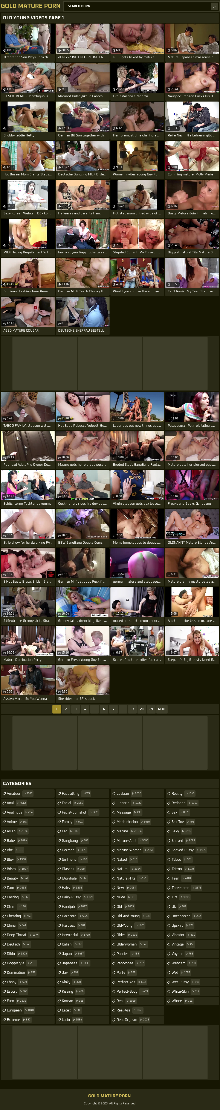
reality (183, 793)
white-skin (185, 991)
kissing (73, 991)
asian (17, 831)
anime (17, 822)
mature (129, 831)
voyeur (182, 954)
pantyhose (130, 963)
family (72, 822)
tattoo (183, 869)
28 (142, 709)
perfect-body (132, 991)
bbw (16, 859)
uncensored (186, 916)
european (20, 1010)
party (126, 972)
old (125, 906)
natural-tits (132, 878)
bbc (15, 850)
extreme (19, 1020)
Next (162, 709)
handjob (74, 906)
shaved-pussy (189, 850)
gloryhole (74, 878)
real (126, 1001)
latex (71, 1010)
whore (182, 1001)
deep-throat (22, 935)
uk (179, 906)
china (16, 925)
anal (16, 803)
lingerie (129, 803)
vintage (183, 944)
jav (70, 972)
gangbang (75, 840)
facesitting (76, 793)
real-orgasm (133, 1020)
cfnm (16, 906)
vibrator (183, 935)
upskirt (182, 925)
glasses (73, 869)
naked (127, 859)
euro (16, 1001)
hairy (72, 888)
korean (73, 1001)
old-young (130, 925)
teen (181, 878)
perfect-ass (131, 982)
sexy (181, 831)
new (126, 888)
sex (180, 812)
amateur (19, 793)
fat (70, 831)
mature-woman (135, 850)
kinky (71, 982)
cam (16, 888)
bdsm (17, 869)
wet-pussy (185, 982)
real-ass (129, 1010)
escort (17, 991)
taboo (182, 859)
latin (72, 1020)
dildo (17, 954)
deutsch (18, 944)
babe (17, 840)
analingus (20, 812)
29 (151, 709)
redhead (184, 803)
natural (129, 869)
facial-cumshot (80, 812)
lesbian (129, 793)
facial (72, 803)
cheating (19, 916)
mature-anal (132, 840)
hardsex (73, 925)
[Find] (214, 6)
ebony (17, 982)
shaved (183, 840)
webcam (184, 963)
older (127, 935)
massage (129, 812)
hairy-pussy (77, 897)
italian (72, 944)
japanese (75, 963)
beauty (17, 878)
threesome (186, 888)
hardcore (75, 916)
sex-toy (183, 822)
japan (73, 954)
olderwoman (132, 944)
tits (180, 897)
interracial (76, 935)
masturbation (133, 822)
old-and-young (133, 916)
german (74, 850)
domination (21, 972)
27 (132, 709)
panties (128, 954)
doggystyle (21, 963)
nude (126, 897)
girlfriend (74, 859)
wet (181, 972)
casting (18, 897)
